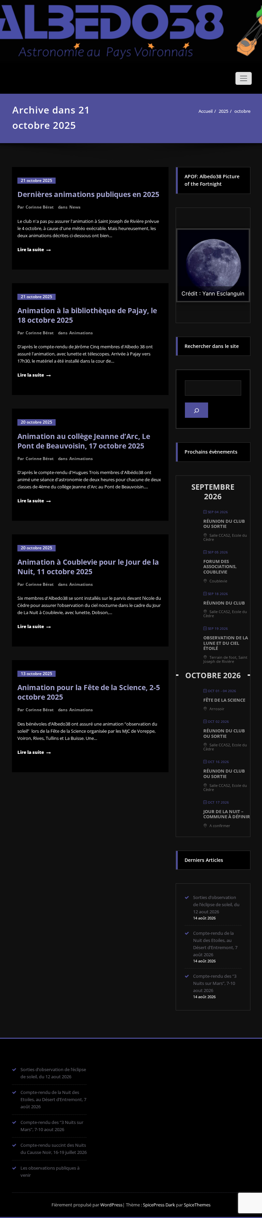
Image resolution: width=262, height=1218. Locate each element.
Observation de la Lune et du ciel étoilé (225, 643)
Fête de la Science (224, 700)
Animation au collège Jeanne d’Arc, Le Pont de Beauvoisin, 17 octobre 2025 (83, 441)
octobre (242, 111)
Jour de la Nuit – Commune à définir (226, 814)
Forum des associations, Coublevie (220, 566)
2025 (223, 111)
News (75, 207)
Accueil (206, 111)
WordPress (111, 1205)
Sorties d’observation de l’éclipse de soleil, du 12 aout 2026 (216, 904)
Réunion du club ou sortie (224, 524)
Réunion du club (224, 603)
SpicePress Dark (159, 1205)
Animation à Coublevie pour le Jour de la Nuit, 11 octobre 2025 (88, 566)
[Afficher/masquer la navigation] (243, 78)
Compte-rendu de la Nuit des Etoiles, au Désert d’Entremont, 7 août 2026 (53, 1099)
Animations (81, 333)
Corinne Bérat (40, 207)
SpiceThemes (196, 1205)
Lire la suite (30, 249)
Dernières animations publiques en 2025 (88, 194)
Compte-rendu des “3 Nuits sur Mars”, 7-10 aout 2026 (214, 983)
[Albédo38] (131, 27)
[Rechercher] (196, 410)
